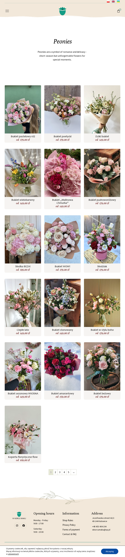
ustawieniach (13, 554)
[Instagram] (17, 525)
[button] (7, 11)
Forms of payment (71, 529)
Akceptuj (110, 551)
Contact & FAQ (69, 534)
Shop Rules (67, 520)
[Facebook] (24, 525)
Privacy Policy (68, 524)
